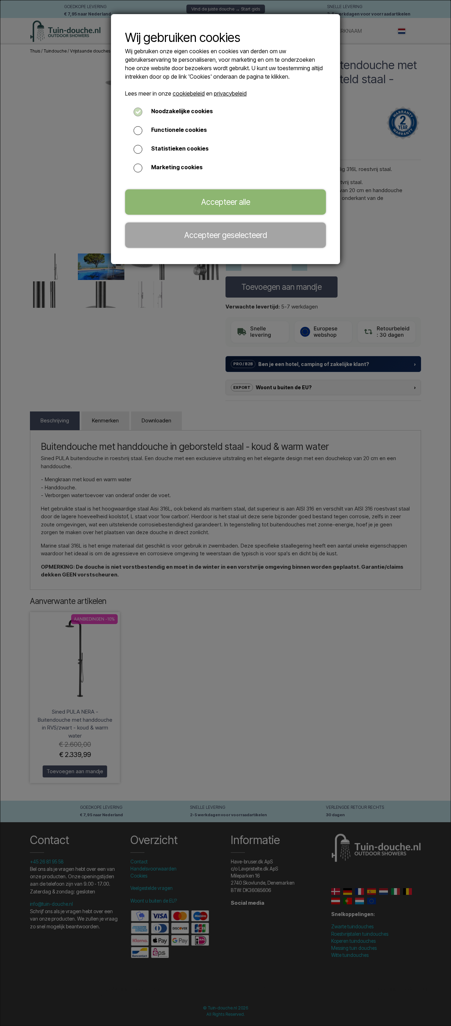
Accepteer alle (225, 202)
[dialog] (225, 513)
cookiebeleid (189, 93)
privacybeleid (230, 93)
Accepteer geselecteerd (225, 235)
